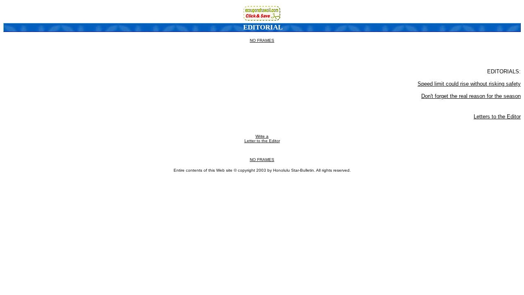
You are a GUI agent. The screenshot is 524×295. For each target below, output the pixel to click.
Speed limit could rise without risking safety (469, 84)
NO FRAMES (262, 40)
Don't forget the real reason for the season (471, 96)
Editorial (262, 27)
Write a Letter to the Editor (262, 138)
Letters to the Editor (497, 116)
